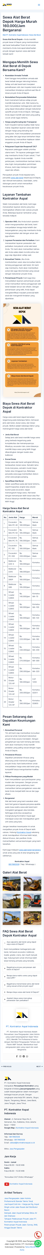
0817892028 (14, 864)
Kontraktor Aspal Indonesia (27, 1128)
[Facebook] (17, 1056)
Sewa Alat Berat (35, 35)
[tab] (22, 952)
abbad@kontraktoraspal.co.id (22, 1143)
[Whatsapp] (27, 1056)
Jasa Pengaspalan (17, 1149)
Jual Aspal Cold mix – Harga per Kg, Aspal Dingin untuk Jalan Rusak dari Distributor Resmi (21, 1207)
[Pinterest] (24, 1056)
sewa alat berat (17, 178)
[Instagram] (20, 1056)
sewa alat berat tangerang (30, 850)
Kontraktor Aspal (24, 832)
